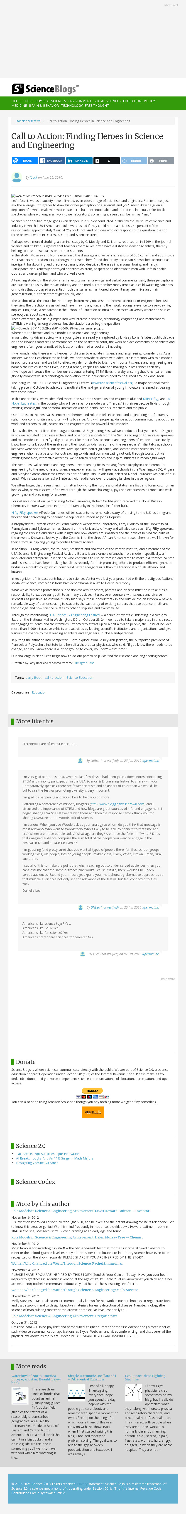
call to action (54, 677)
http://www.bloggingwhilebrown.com (117, 804)
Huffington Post (83, 663)
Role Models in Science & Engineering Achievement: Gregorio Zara (64, 1316)
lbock (33, 177)
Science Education (80, 677)
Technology (72, 105)
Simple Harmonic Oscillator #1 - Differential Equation (92, 1377)
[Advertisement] (93, 39)
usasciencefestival (28, 121)
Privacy (82, 1484)
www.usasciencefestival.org (112, 383)
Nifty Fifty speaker (25, 512)
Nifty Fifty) (150, 399)
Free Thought (97, 105)
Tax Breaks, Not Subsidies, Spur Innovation (48, 1154)
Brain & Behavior (44, 105)
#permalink (150, 760)
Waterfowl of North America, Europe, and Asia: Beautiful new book (36, 1379)
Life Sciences (22, 101)
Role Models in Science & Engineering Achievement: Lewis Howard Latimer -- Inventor (80, 1211)
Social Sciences (107, 101)
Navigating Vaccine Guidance (37, 1163)
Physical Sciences (51, 101)
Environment (80, 101)
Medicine (19, 105)
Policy (149, 101)
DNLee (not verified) (105, 907)
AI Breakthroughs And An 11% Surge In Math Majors (54, 1158)
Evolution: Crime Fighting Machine (145, 1377)
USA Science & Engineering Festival (74, 615)
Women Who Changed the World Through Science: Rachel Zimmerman (67, 1263)
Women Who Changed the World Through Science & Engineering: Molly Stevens (74, 1290)
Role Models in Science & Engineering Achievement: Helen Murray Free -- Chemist (77, 1237)
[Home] (38, 89)
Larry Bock (34, 677)
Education (132, 101)
